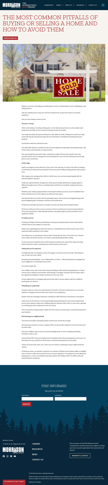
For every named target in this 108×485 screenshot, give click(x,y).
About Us (68, 5)
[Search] (103, 5)
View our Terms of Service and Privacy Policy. (91, 478)
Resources (37, 449)
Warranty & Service (80, 456)
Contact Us (93, 5)
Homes (58, 5)
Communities (48, 5)
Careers (36, 444)
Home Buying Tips (10, 38)
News (34, 454)
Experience (80, 5)
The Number (37, 482)
